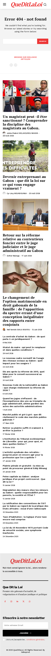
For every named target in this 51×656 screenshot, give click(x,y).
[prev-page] (11, 65)
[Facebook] (5, 601)
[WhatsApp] (29, 601)
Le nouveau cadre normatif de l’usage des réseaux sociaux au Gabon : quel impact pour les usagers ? (23, 361)
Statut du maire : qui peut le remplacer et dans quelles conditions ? (24, 348)
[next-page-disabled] (15, 65)
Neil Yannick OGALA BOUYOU (18, 330)
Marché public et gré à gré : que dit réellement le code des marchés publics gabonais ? (25, 417)
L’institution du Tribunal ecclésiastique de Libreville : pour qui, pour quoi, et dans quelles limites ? (24, 441)
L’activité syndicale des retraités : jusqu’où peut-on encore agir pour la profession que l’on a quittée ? (23, 455)
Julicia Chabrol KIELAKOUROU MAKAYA (22, 133)
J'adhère (24, 633)
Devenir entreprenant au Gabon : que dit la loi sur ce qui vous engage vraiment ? (24, 182)
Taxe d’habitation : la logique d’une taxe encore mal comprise (25, 518)
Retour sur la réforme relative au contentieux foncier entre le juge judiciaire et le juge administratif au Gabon (23, 243)
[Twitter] (23, 601)
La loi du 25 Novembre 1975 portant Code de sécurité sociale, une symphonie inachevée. (25, 530)
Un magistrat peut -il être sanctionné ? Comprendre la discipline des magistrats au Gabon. (25, 122)
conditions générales (35, 640)
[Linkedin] (17, 601)
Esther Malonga (13, 256)
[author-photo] (4, 133)
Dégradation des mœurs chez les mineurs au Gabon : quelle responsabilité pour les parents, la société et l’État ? (25, 492)
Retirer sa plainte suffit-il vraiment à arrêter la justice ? (23, 429)
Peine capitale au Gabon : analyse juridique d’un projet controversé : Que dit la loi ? (24, 479)
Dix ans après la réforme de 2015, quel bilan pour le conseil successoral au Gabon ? (23, 374)
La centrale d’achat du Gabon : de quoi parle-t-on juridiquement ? (24, 337)
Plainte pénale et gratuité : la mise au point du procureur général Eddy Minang (25, 467)
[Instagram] (11, 601)
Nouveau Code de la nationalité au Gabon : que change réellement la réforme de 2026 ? (25, 387)
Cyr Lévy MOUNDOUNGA (17, 193)
